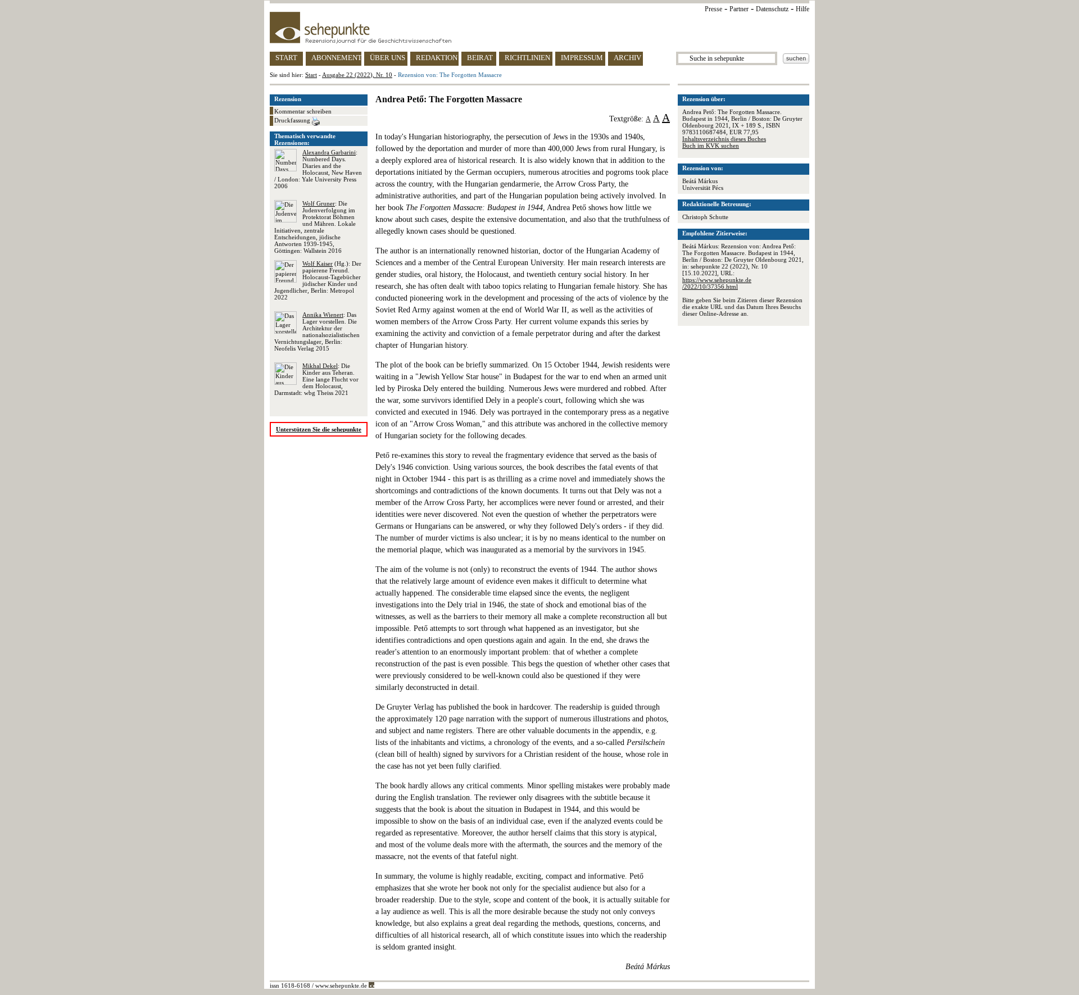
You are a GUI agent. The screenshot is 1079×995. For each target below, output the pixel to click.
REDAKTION (436, 57)
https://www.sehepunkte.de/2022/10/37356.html (716, 283)
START (286, 57)
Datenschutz (772, 9)
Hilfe (802, 9)
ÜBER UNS (387, 57)
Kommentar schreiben (303, 111)
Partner (739, 9)
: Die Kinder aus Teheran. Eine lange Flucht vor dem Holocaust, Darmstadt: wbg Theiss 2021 (316, 379)
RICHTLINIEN (527, 57)
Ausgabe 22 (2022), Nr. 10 (357, 74)
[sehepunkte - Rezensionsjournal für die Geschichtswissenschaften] (539, 27)
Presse (713, 9)
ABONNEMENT (336, 57)
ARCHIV (627, 57)
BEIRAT (480, 57)
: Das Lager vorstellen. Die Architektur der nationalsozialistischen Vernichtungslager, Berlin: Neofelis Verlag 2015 (317, 331)
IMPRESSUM (582, 57)
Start (311, 74)
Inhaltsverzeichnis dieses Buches (724, 138)
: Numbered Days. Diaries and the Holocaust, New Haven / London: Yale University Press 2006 (318, 169)
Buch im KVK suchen (710, 145)
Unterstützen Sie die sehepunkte (318, 429)
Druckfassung (293, 120)
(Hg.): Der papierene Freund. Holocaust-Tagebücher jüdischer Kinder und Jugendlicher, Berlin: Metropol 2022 (317, 280)
